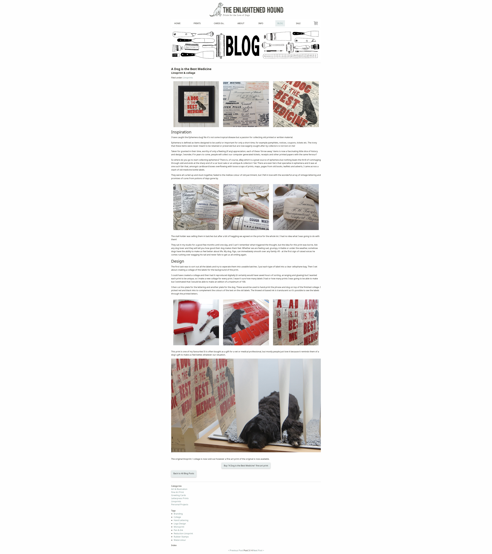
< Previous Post (235, 550)
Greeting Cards (178, 495)
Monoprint (179, 526)
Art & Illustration (179, 489)
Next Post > (258, 550)
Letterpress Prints (180, 498)
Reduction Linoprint (183, 533)
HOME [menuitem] (177, 23)
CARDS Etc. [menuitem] (219, 23)
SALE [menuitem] (298, 23)
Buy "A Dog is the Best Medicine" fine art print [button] (246, 465)
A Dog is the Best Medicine (191, 69)
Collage (177, 517)
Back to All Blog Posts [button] (183, 473)
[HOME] (246, 9)
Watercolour (180, 540)
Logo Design (180, 523)
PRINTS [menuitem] (197, 23)
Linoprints (188, 77)
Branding (178, 513)
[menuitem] (316, 23)
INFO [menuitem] (260, 23)
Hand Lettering (181, 520)
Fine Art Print (177, 492)
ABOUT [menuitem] (240, 23)
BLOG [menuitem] (280, 23)
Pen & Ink (178, 530)
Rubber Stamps (181, 536)
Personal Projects (179, 504)
